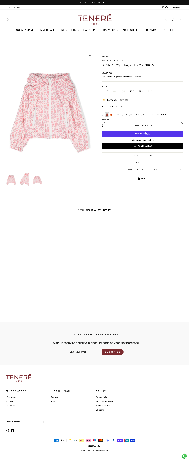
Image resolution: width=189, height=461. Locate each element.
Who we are (11, 397)
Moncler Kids (112, 60)
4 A (106, 91)
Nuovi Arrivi (24, 30)
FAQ (53, 401)
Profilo (17, 7)
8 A (123, 91)
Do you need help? (142, 169)
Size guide (55, 397)
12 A (141, 91)
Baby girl (90, 30)
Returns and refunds (104, 401)
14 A (150, 91)
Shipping (117, 76)
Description (143, 156)
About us (9, 401)
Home (105, 56)
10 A (132, 91)
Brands (151, 30)
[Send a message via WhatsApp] (184, 456)
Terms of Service (103, 405)
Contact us (10, 405)
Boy (74, 30)
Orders (8, 7)
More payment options (143, 140)
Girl (62, 30)
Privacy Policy (101, 397)
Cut (105, 86)
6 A (114, 91)
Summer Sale (46, 30)
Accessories (131, 30)
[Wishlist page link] (166, 19)
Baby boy (109, 30)
